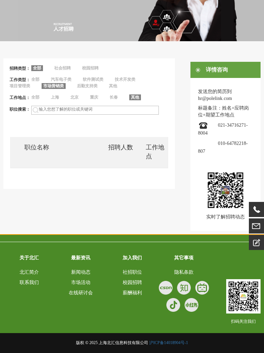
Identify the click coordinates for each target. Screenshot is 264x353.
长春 (114, 97)
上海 (55, 97)
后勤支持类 (87, 85)
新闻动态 (80, 272)
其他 (113, 85)
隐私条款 (184, 272)
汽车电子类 (61, 79)
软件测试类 (93, 79)
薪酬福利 (132, 292)
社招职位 (132, 272)
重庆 (94, 97)
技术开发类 (125, 79)
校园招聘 (90, 68)
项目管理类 (20, 85)
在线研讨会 (81, 292)
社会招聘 (62, 68)
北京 (74, 97)
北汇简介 (29, 272)
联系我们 (29, 282)
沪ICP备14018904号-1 (168, 342)
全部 (35, 79)
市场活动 (80, 282)
